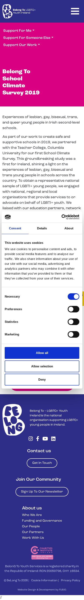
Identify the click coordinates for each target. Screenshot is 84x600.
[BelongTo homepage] (13, 420)
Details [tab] (42, 228)
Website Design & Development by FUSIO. (42, 590)
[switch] (73, 309)
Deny (42, 379)
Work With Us (33, 538)
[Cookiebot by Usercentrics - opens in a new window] (61, 217)
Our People (31, 526)
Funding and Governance (42, 520)
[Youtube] (45, 439)
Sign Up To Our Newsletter (42, 491)
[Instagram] (31, 439)
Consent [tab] (15, 228)
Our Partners (33, 532)
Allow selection (42, 366)
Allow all (42, 353)
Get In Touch (42, 463)
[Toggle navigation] (75, 11)
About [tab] (68, 228)
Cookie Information (44, 580)
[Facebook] (37, 439)
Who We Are (32, 515)
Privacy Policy (70, 580)
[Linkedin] (53, 439)
